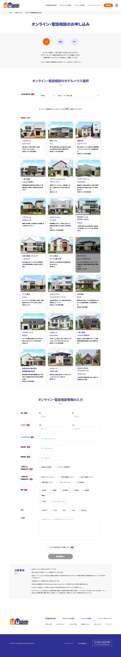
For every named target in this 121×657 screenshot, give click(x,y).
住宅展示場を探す (51, 5)
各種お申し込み (85, 624)
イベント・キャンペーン (94, 5)
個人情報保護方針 (55, 547)
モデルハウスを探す (65, 5)
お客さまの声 (48, 624)
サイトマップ (108, 624)
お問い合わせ (97, 624)
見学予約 (108, 5)
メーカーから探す (79, 5)
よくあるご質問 (73, 624)
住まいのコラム (60, 624)
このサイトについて (68, 643)
